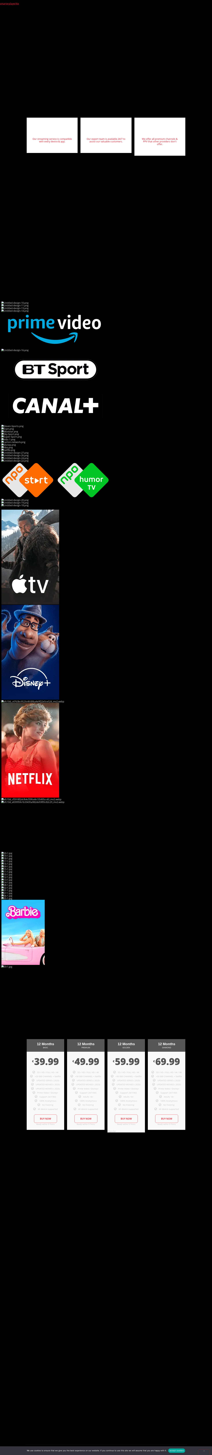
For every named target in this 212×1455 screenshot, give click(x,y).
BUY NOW (45, 1118)
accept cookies (177, 1450)
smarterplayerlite (9, 3)
